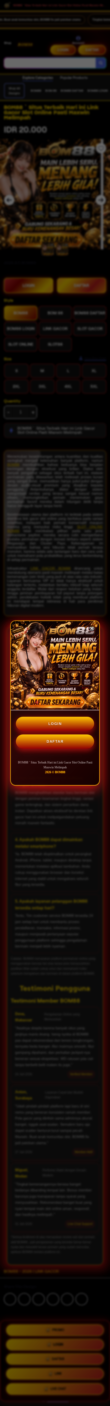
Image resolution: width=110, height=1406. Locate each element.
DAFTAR (55, 741)
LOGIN (55, 724)
